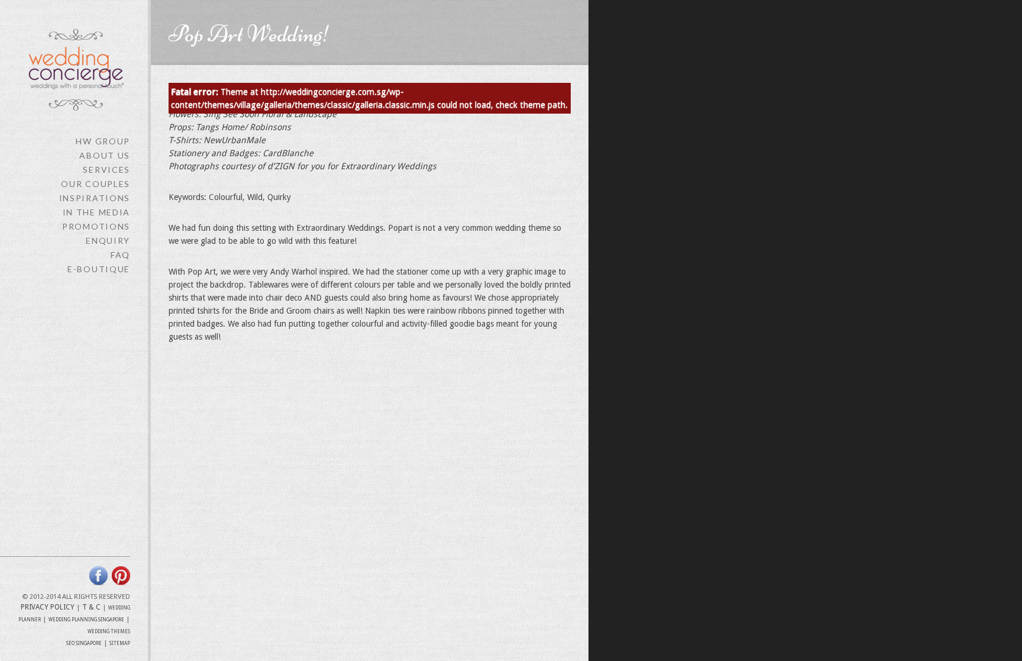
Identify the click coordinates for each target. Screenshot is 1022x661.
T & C (91, 607)
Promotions (96, 226)
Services (106, 170)
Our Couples (95, 184)
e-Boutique (98, 269)
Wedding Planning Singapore (86, 620)
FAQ (120, 255)
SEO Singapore (84, 643)
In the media (96, 212)
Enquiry (108, 241)
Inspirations (94, 198)
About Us (104, 155)
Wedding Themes (109, 631)
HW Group (103, 141)
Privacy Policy (48, 607)
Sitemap (119, 643)
